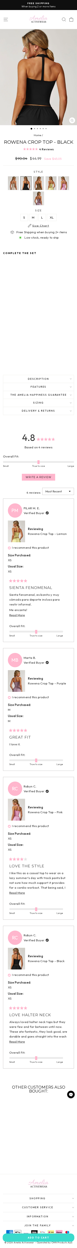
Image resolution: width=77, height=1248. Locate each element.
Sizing (38, 402)
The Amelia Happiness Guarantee (38, 394)
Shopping (37, 1198)
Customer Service (37, 1207)
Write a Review (40, 478)
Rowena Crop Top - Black (46, 961)
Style (38, 171)
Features (38, 386)
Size (40, 210)
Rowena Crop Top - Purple (47, 683)
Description (38, 378)
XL (52, 217)
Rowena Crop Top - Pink (45, 812)
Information (38, 1216)
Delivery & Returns (38, 410)
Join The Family (37, 1225)
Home (37, 135)
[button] (38, 149)
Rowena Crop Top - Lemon (47, 534)
